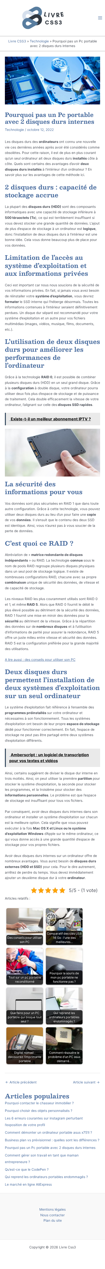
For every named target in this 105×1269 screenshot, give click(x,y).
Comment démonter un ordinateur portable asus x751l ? (48, 1132)
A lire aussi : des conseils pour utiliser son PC (40, 660)
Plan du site (52, 1220)
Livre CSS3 (17, 41)
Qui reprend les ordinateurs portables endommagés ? (46, 1177)
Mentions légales (52, 1209)
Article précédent (21, 1082)
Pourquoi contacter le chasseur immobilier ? (39, 1103)
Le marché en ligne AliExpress (28, 1184)
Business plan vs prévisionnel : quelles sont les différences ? (52, 1140)
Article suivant (86, 1082)
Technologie (39, 41)
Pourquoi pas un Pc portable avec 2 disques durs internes (50, 1148)
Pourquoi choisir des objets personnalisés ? (38, 1111)
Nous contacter (52, 1215)
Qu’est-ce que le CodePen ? (27, 1169)
